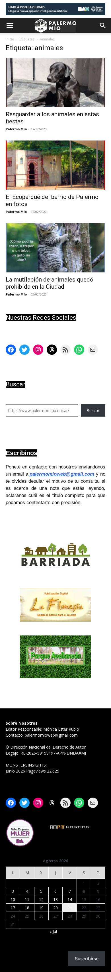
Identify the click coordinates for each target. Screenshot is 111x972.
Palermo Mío (16, 129)
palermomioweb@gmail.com (62, 474)
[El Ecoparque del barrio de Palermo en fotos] (55, 165)
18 (27, 907)
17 (13, 907)
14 (69, 899)
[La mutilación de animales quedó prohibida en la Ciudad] (55, 247)
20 (55, 907)
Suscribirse (86, 958)
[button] (10, 25)
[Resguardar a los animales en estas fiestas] (55, 82)
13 (55, 899)
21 (69, 907)
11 (27, 899)
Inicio (10, 39)
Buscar (93, 410)
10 (13, 899)
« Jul (53, 931)
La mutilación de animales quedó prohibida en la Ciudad (49, 283)
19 (41, 907)
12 (41, 899)
